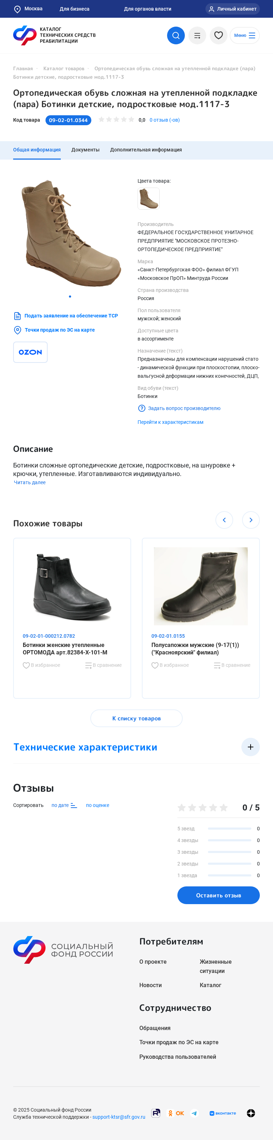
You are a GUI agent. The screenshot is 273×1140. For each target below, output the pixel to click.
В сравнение (107, 665)
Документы (85, 150)
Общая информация (37, 150)
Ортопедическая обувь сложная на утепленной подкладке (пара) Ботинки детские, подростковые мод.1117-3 (135, 98)
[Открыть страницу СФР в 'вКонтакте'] (223, 1113)
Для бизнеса (75, 9)
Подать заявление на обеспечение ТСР (71, 316)
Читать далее (30, 482)
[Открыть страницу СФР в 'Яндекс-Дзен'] (251, 1113)
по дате (61, 805)
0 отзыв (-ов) (165, 120)
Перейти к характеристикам (170, 422)
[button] (70, 296)
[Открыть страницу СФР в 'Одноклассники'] (175, 1112)
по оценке (97, 805)
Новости (150, 985)
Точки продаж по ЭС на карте (60, 330)
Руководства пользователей (177, 1056)
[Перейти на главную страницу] (54, 35)
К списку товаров (136, 718)
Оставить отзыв (218, 895)
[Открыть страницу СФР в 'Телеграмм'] (194, 1112)
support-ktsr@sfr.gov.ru (118, 1117)
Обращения (155, 1028)
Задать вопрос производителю (184, 408)
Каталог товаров (63, 68)
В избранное (45, 665)
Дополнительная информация (146, 150)
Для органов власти (147, 9)
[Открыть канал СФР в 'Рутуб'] (156, 1112)
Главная (23, 68)
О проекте (153, 961)
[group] (70, 234)
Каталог (210, 985)
